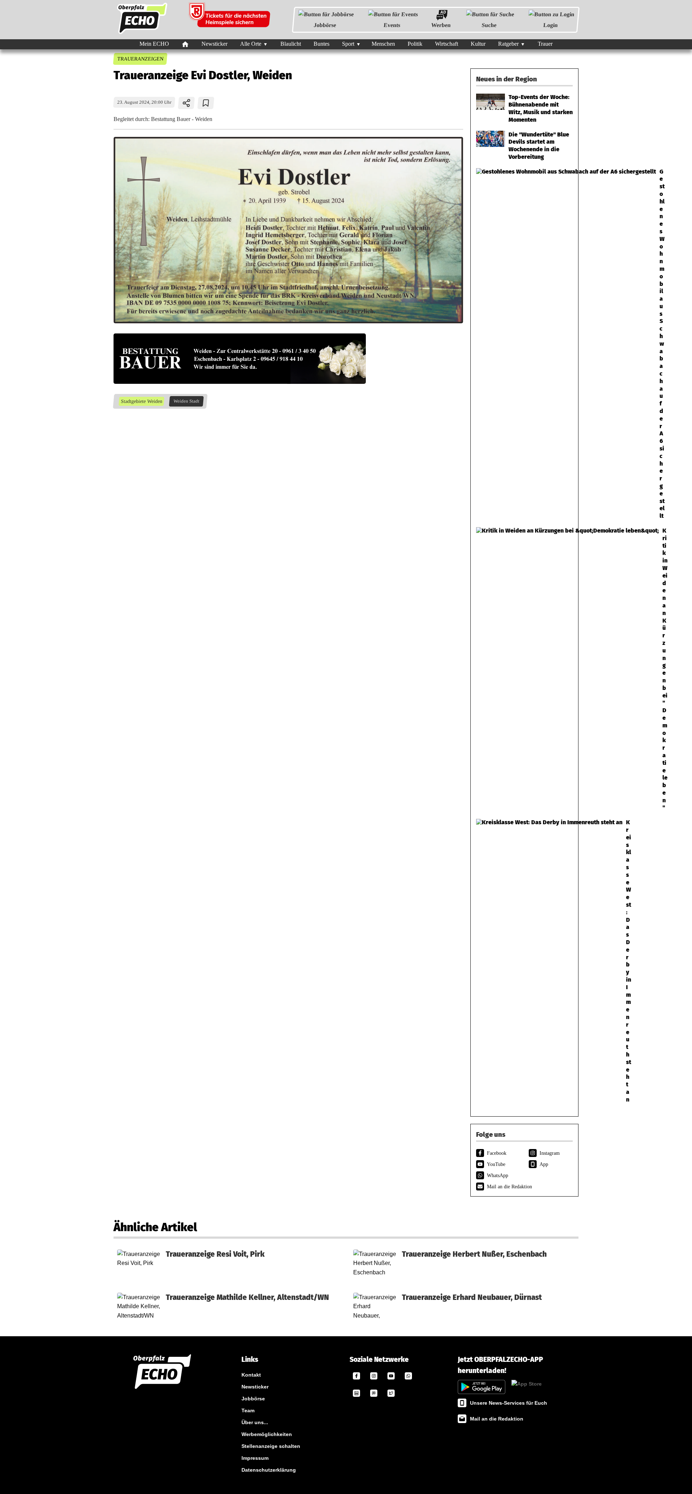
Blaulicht (290, 44)
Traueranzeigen (140, 59)
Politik (415, 44)
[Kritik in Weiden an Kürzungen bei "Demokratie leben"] (524, 669)
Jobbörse (325, 25)
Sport (348, 44)
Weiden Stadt (186, 401)
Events (391, 25)
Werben (441, 25)
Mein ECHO (154, 44)
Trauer (545, 44)
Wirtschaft (446, 44)
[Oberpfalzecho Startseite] (142, 34)
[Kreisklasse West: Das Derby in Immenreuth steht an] (524, 961)
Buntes (321, 44)
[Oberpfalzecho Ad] (230, 19)
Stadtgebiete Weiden (141, 401)
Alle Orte (250, 44)
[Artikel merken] (206, 103)
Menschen (383, 44)
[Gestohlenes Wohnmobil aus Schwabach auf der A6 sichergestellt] (524, 344)
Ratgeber (508, 44)
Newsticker (214, 44)
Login (550, 25)
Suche (489, 25)
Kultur (478, 44)
